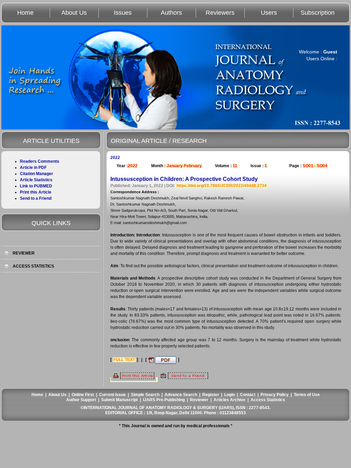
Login (229, 394)
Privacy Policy (275, 394)
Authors (171, 12)
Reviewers (220, 12)
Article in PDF (33, 167)
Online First (83, 394)
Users (269, 12)
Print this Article (35, 192)
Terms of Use (307, 394)
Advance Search (181, 394)
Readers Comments (39, 161)
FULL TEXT (124, 359)
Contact (247, 394)
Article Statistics (36, 179)
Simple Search (145, 394)
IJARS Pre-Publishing (164, 399)
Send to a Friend (35, 198)
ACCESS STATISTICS (33, 266)
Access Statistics (268, 399)
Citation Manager (36, 173)
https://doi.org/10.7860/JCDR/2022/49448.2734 (222, 185)
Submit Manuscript (119, 399)
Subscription (318, 12)
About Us (74, 12)
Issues (123, 12)
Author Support (81, 399)
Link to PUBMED (36, 186)
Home (25, 12)
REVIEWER (24, 253)
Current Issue (112, 394)
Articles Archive (229, 399)
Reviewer (199, 399)
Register (210, 394)
